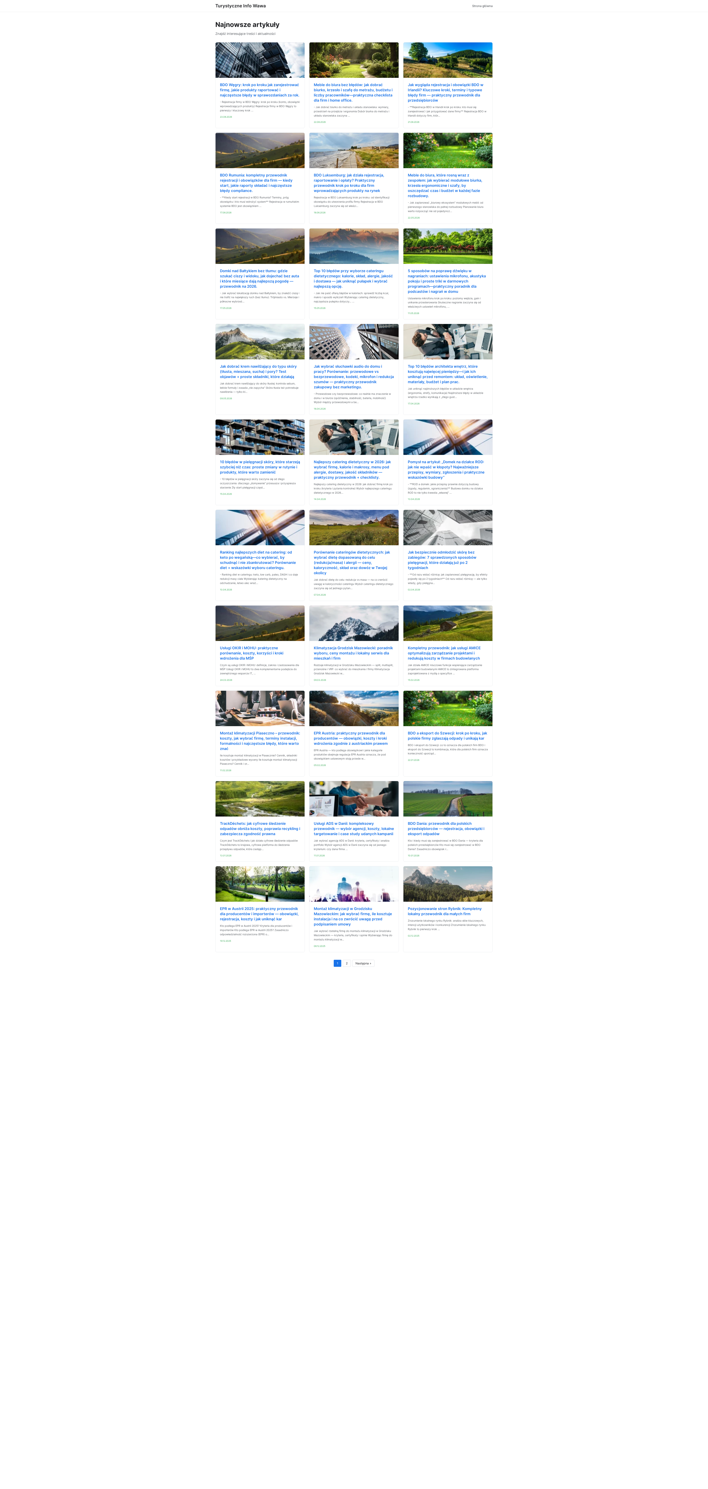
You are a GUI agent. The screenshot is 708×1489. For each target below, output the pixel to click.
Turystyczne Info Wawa (240, 5)
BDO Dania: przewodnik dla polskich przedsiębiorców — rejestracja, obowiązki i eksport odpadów (446, 828)
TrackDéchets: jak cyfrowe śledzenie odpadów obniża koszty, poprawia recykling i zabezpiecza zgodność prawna (260, 828)
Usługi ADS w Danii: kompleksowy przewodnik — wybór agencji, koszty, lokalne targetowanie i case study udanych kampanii (354, 828)
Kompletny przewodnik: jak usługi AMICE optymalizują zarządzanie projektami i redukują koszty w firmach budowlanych (444, 653)
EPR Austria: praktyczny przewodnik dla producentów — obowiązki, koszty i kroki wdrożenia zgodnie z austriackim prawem (351, 738)
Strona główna (482, 6)
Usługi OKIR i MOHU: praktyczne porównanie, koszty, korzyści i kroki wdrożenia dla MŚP (251, 653)
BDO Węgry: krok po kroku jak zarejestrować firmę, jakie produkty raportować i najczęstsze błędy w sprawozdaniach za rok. (259, 90)
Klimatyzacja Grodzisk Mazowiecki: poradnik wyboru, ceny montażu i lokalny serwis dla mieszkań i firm (353, 653)
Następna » (363, 963)
